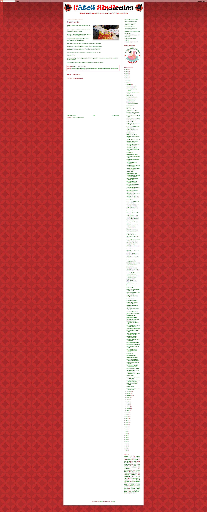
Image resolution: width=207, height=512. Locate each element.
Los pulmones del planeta (132, 317)
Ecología (87, 68)
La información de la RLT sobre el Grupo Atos (133, 127)
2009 (127, 430)
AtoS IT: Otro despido (131, 228)
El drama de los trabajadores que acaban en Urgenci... (133, 205)
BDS (135, 464)
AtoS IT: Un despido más (132, 147)
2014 (127, 420)
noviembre (129, 391)
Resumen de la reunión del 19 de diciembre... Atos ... (133, 119)
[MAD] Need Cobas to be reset (133, 284)
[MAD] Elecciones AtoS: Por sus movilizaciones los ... (133, 246)
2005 (127, 437)
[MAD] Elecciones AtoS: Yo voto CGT (133, 270)
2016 (127, 416)
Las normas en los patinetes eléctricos (132, 306)
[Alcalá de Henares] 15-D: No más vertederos (133, 219)
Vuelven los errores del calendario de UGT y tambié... (133, 372)
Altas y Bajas (127, 461)
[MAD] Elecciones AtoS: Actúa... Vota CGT (133, 251)
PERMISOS (127, 33)
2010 (127, 428)
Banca (73, 68)
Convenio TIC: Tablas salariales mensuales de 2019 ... (133, 169)
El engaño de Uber (71, 55)
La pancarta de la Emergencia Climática (133, 309)
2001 (127, 445)
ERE (136, 473)
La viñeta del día (130, 121)
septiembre (129, 395)
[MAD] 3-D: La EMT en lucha (133, 368)
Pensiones (112, 68)
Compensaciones (128, 470)
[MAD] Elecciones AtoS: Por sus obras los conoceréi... (133, 326)
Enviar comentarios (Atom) (78, 117)
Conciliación (82, 68)
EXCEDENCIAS (128, 29)
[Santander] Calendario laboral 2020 (133, 116)
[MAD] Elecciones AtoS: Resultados (132, 163)
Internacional (94, 68)
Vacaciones (131, 493)
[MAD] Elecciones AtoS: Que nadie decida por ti (133, 185)
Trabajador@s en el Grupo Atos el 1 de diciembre (133, 166)
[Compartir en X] (82, 66)
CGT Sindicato (77, 68)
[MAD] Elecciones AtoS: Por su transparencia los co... (133, 263)
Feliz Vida (129, 107)
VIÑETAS (127, 40)
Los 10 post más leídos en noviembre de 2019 (132, 260)
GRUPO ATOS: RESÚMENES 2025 (132, 31)
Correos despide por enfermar (133, 319)
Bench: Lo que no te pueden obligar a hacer (132, 179)
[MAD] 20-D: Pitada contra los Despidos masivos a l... (133, 145)
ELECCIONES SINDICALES (131, 28)
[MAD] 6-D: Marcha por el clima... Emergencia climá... (133, 359)
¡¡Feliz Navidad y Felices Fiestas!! (133, 139)
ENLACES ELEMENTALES (131, 21)
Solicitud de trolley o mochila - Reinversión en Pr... (133, 142)
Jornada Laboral (101, 68)
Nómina (132, 484)
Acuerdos (129, 459)
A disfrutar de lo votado (131, 86)
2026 (127, 69)
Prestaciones (138, 485)
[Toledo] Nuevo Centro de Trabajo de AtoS (132, 243)
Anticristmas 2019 (130, 105)
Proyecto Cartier (130, 487)
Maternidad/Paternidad (132, 483)
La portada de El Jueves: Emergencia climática (132, 337)
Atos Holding (135, 463)
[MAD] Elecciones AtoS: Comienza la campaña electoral (132, 350)
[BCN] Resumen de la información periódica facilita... (132, 89)
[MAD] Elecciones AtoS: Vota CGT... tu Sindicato (133, 225)
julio (128, 399)
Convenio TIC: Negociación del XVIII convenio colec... (133, 240)
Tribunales (82, 70)
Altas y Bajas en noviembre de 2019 (133, 150)
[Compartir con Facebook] (83, 66)
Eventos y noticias (130, 132)
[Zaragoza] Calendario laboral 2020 (133, 160)
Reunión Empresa (135, 488)
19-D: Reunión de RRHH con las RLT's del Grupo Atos (133, 176)
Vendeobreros (87, 70)
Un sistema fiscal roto (131, 355)
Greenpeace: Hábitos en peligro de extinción (133, 340)
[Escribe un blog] (80, 66)
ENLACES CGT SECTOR (130, 23)
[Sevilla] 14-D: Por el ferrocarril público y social (133, 388)
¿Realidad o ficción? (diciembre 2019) (133, 137)
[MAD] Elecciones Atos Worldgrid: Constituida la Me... (133, 322)
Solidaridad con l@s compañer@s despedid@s (132, 102)
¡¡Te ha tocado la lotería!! (132, 134)
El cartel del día (130, 152)
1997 (127, 448)
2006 (127, 435)
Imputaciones (127, 480)
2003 (127, 441)
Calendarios (127, 468)
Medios (105, 68)
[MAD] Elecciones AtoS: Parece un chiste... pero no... (133, 194)
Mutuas (125, 484)
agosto (128, 397)
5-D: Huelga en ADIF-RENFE (133, 370)
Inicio (94, 115)
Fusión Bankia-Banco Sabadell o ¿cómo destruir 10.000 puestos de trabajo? (84, 43)
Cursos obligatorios (136, 471)
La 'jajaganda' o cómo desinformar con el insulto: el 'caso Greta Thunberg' (84, 49)
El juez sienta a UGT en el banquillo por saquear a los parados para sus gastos (84, 46)
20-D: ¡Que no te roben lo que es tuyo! (133, 157)
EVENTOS (127, 36)
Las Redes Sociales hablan (132, 97)
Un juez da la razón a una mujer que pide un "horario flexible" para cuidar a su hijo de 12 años (78, 34)
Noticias (108, 68)
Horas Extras (135, 478)
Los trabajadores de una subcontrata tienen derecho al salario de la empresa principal (78, 30)
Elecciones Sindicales (130, 474)
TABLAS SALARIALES (130, 26)
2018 (127, 413)
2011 (127, 426)
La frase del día (130, 95)
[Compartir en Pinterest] (85, 66)
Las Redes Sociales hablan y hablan (132, 130)
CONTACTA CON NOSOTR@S (131, 19)
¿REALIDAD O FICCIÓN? (130, 38)
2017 (127, 414)
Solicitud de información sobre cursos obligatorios (133, 113)
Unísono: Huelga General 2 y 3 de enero (133, 213)
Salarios (116, 68)
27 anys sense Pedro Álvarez (132, 311)
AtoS (134, 461)
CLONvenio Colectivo (130, 467)
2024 (127, 73)
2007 (127, 433)
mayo (128, 403)
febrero (128, 408)
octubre (128, 393)
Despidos (128, 473)
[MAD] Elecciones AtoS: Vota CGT (133, 257)
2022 (127, 77)
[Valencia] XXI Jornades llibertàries (132, 281)
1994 (127, 450)
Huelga (90, 68)
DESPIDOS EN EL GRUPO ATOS (132, 35)
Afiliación (136, 459)
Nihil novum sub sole (131, 315)
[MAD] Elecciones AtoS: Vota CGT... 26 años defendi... (133, 197)
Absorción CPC (128, 456)
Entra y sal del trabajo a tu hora (133, 344)
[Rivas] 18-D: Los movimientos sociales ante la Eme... (133, 188)
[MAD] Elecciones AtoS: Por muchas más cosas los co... (133, 230)
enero (128, 410)
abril (128, 405)
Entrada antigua (115, 115)
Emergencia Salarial (131, 286)
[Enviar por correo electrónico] (79, 66)
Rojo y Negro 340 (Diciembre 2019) (133, 254)
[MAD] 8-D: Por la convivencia (133, 313)
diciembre (129, 84)
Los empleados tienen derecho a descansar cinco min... (133, 380)
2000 (127, 447)
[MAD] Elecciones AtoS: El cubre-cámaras (132, 191)
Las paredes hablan (131, 279)
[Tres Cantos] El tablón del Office (133, 328)
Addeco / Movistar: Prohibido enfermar (133, 363)
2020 (127, 81)
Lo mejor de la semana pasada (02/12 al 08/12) (133, 290)
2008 (127, 431)
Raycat (101, 501)
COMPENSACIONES (129, 24)
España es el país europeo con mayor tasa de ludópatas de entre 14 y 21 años (84, 52)
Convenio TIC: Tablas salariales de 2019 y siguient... (133, 273)
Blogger (113, 501)
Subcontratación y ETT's (74, 70)
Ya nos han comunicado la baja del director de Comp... (133, 334)
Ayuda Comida (127, 464)
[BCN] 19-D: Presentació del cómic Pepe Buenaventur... (133, 216)
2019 (127, 82)
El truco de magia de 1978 (132, 300)
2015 (127, 418)
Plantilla (131, 485)
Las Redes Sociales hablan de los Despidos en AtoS (133, 124)
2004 (127, 439)
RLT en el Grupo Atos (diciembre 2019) (131, 99)
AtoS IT (126, 463)
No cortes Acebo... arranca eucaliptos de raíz (132, 303)
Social (68, 70)
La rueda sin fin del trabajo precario (132, 222)
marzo (128, 406)
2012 (127, 424)
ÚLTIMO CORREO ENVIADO (131, 42)
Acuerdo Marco (136, 458)
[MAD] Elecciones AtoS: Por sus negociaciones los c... (133, 276)
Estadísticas (127, 476)
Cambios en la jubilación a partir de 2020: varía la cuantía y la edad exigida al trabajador (78, 39)
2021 (127, 79)
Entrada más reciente (71, 115)
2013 (127, 422)
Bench (134, 465)
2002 (127, 443)
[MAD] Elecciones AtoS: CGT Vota (133, 237)
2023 (127, 75)
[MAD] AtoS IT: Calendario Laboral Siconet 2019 (132, 366)
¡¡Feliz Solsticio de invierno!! (132, 110)
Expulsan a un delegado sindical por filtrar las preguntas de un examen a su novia (85, 62)
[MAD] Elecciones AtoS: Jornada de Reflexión (132, 182)
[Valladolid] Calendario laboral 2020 (133, 92)
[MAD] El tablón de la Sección (133, 342)
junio (128, 401)
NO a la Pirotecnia (130, 109)
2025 (127, 71)
